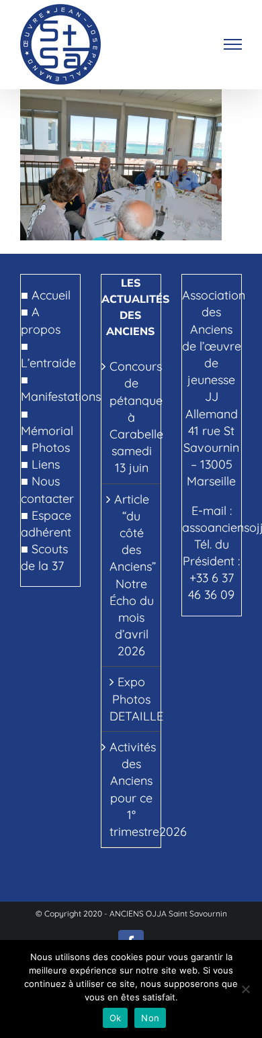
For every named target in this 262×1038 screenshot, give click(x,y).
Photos (51, 447)
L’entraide (48, 363)
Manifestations (61, 396)
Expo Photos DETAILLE (132, 698)
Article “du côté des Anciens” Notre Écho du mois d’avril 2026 (132, 575)
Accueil (51, 295)
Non (150, 1017)
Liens (46, 464)
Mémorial (47, 430)
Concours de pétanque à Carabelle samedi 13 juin (132, 417)
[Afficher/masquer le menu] (233, 44)
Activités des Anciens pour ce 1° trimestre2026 (132, 789)
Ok (116, 1017)
